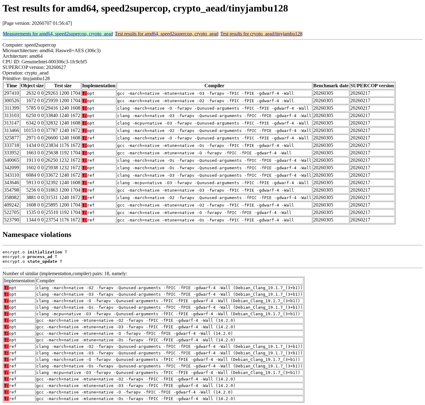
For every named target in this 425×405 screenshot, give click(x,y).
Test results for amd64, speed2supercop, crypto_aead (166, 33)
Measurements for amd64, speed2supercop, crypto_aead (58, 33)
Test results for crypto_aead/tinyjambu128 (261, 33)
